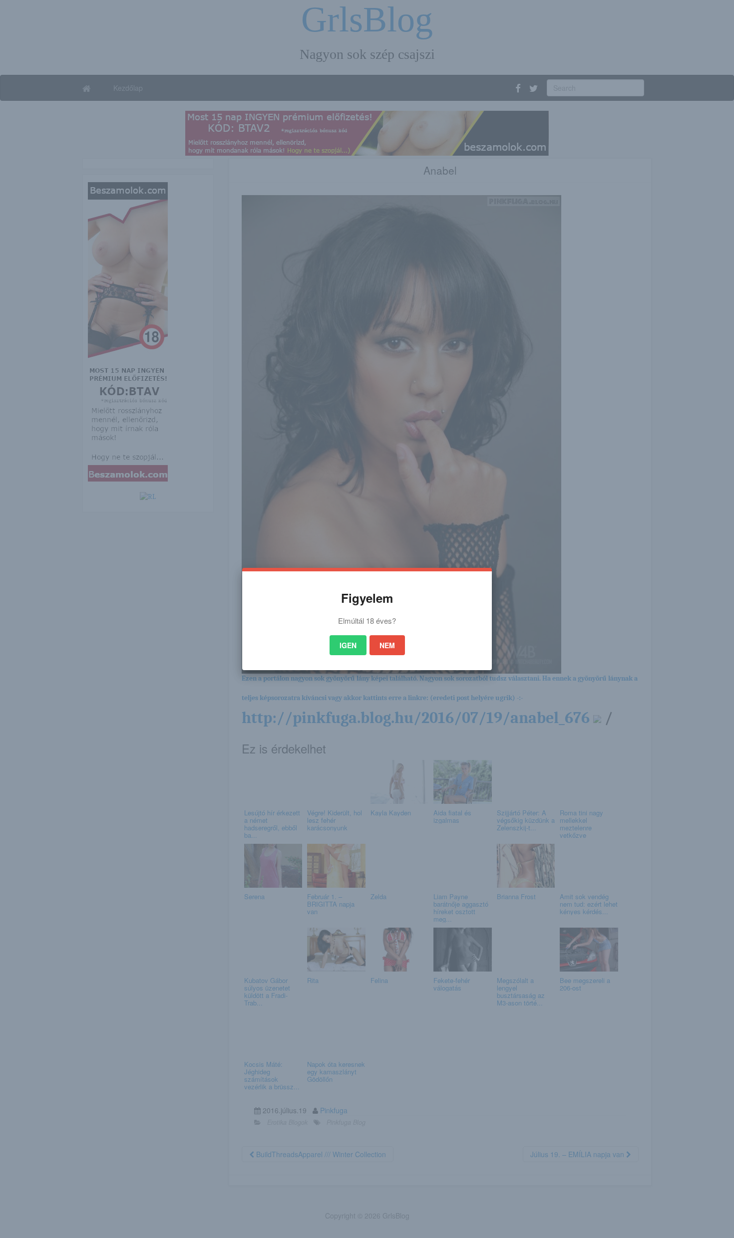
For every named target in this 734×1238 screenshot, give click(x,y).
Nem (387, 645)
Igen (348, 645)
